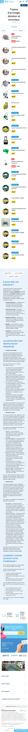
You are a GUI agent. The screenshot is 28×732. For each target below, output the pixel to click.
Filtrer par (14, 26)
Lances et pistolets (19, 273)
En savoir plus (5, 648)
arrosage (17, 291)
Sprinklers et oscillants (14, 276)
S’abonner (21, 633)
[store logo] (9, 1)
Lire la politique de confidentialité (7, 726)
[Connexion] (23, 1)
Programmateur (7, 273)
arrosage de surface (14, 292)
